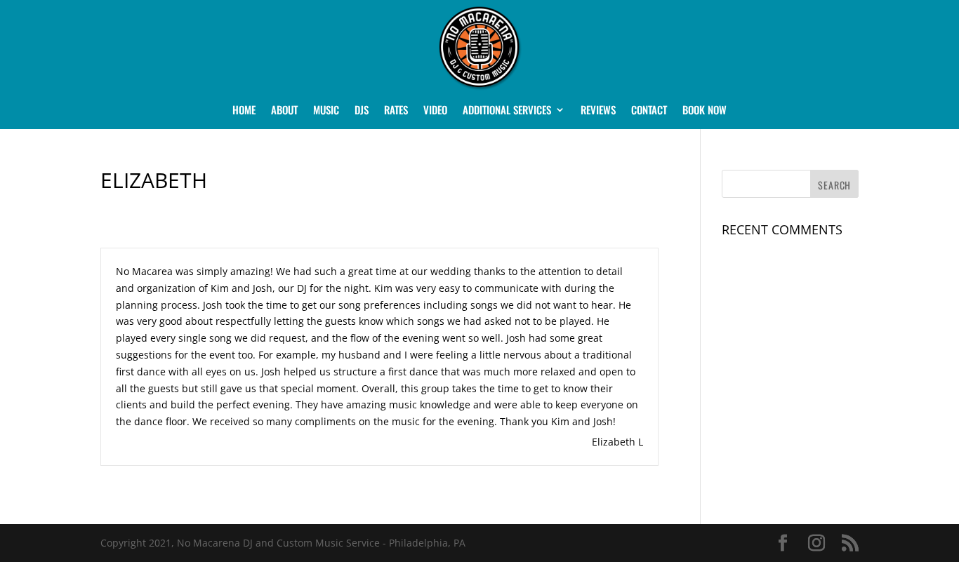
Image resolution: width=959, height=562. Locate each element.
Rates (396, 111)
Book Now (704, 111)
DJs (362, 111)
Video (435, 111)
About (284, 111)
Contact (649, 111)
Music (326, 111)
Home (244, 111)
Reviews (598, 111)
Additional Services (507, 111)
